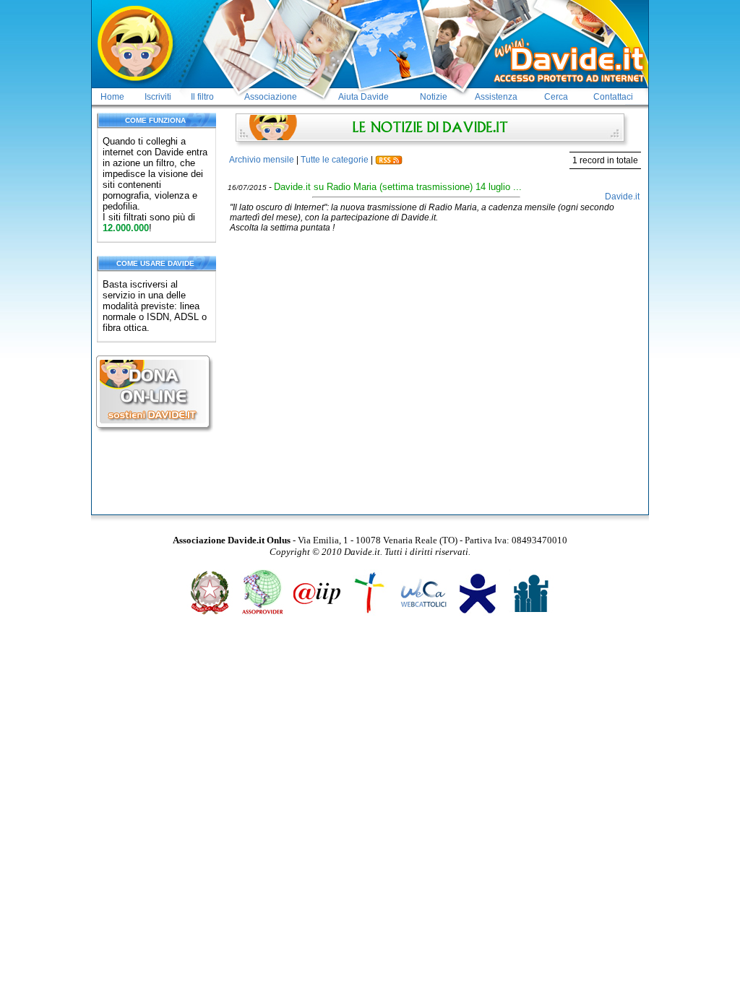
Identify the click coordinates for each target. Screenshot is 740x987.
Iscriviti (158, 97)
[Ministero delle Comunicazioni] (209, 613)
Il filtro (202, 97)
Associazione (270, 97)
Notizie (433, 97)
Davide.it (622, 196)
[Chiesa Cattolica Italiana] (370, 613)
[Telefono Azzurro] (477, 613)
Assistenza (496, 97)
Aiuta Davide (363, 97)
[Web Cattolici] (423, 613)
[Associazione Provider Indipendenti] (263, 613)
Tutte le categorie (335, 160)
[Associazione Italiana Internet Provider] (316, 613)
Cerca (556, 97)
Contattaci (613, 97)
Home (112, 97)
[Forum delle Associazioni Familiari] (530, 613)
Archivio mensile (261, 160)
